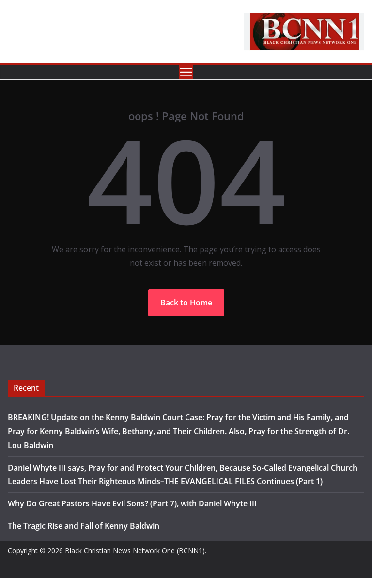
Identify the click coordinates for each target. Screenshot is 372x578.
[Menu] (186, 72)
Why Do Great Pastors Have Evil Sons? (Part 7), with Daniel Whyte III (132, 503)
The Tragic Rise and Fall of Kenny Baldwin (83, 525)
